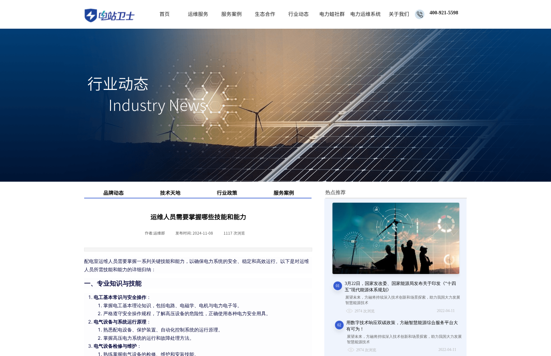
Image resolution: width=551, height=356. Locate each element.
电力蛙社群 (332, 14)
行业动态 (298, 14)
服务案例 (231, 14)
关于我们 (399, 14)
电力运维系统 (365, 14)
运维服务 (198, 14)
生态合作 (265, 14)
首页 (164, 14)
